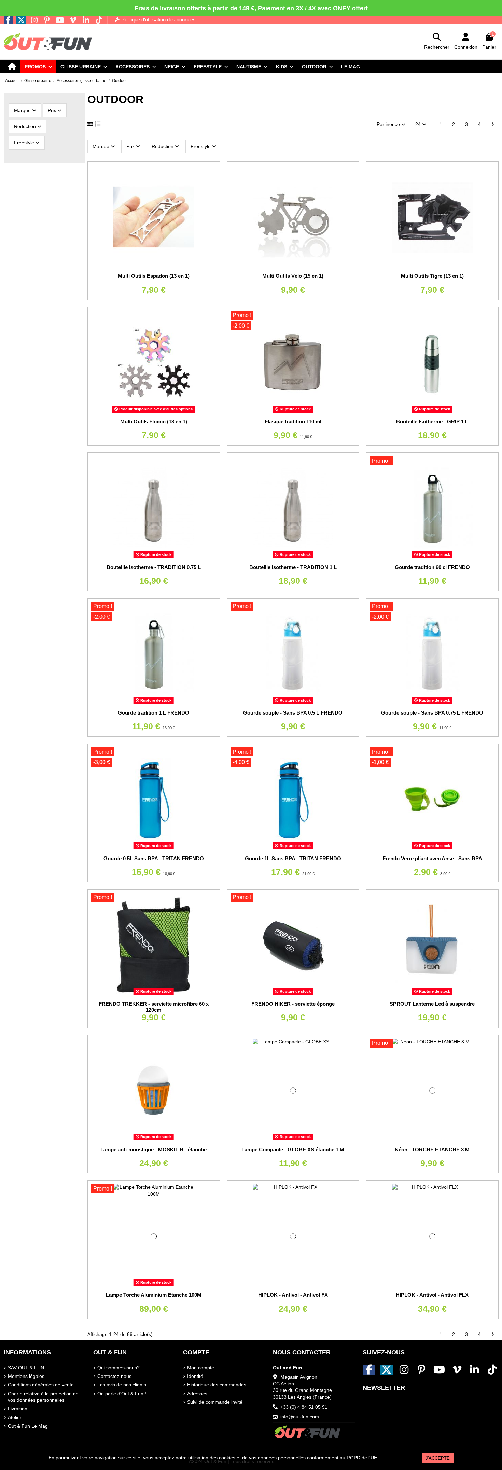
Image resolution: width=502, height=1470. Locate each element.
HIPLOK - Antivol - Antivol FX (293, 1295)
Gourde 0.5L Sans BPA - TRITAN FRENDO (153, 858)
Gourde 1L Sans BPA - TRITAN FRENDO (293, 858)
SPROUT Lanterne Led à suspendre (432, 1004)
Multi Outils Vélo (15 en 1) (292, 276)
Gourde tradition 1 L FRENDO (153, 713)
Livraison (17, 1408)
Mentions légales (26, 1376)
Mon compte (200, 1367)
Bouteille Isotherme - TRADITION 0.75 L (154, 567)
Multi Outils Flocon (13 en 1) (153, 421)
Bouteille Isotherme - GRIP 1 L (432, 421)
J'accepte (438, 1458)
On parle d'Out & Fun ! (121, 1393)
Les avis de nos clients (121, 1384)
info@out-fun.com (299, 1416)
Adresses (197, 1393)
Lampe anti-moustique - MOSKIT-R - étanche (153, 1149)
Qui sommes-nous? (118, 1367)
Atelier (15, 1417)
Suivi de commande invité (214, 1402)
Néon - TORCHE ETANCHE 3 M (432, 1149)
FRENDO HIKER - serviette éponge (293, 1004)
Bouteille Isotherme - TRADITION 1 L (293, 567)
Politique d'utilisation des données (158, 20)
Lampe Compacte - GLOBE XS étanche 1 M (292, 1149)
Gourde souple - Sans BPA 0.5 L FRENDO (293, 713)
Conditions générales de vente (41, 1384)
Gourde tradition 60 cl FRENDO (432, 567)
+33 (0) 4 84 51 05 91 (303, 1407)
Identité (195, 1376)
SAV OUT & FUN (26, 1367)
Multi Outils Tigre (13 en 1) (432, 276)
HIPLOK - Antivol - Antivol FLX (432, 1295)
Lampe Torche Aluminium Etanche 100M (153, 1295)
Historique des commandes (216, 1384)
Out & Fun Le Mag (28, 1426)
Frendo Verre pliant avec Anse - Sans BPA (432, 858)
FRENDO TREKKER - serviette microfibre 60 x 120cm (154, 1007)
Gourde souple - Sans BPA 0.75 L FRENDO (432, 713)
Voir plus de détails (400, 1457)
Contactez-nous (114, 1376)
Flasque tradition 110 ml (293, 421)
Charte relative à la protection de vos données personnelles (43, 1397)
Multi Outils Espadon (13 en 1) (154, 276)
